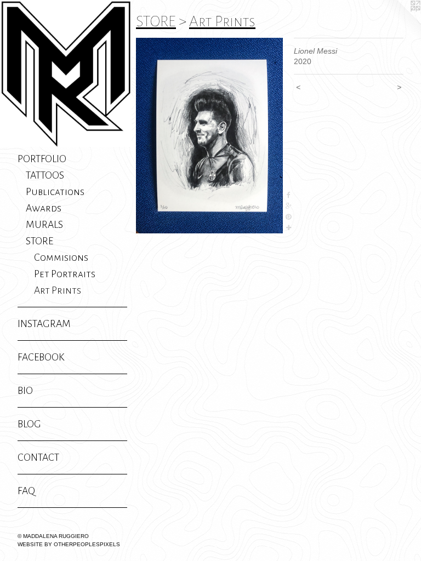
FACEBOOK (41, 357)
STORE (39, 241)
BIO (25, 390)
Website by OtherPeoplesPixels (69, 544)
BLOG (29, 424)
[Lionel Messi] (209, 135)
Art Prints (57, 290)
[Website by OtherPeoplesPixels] (399, 22)
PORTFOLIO (42, 158)
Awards (43, 208)
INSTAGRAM (44, 323)
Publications (55, 191)
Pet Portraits (64, 273)
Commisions (61, 257)
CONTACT (38, 457)
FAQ (26, 490)
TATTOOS (45, 175)
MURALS (44, 224)
